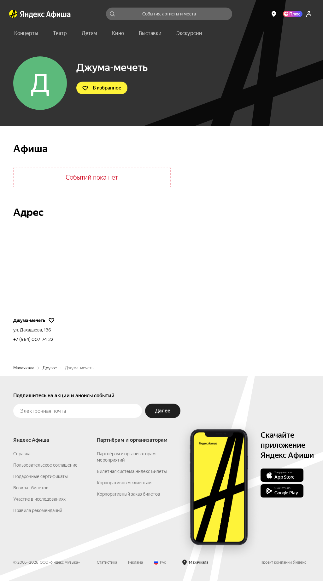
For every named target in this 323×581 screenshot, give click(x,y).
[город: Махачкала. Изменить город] (273, 14)
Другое (50, 367)
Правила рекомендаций (37, 510)
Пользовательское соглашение (45, 465)
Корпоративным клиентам (124, 482)
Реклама (135, 562)
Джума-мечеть (29, 320)
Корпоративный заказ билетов (128, 494)
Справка (21, 453)
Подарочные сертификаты (40, 476)
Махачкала (23, 367)
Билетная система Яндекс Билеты (132, 471)
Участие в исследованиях (39, 499)
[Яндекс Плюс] (292, 14)
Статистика (107, 562)
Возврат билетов (31, 487)
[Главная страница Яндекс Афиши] (13, 14)
